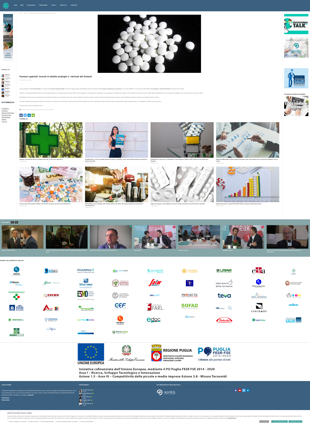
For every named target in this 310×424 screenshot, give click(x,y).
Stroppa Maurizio (87, 393)
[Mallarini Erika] (3, 75)
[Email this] (33, 115)
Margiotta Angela (8, 91)
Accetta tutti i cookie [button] (295, 421)
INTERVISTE (63, 5)
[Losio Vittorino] (3, 79)
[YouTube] (239, 390)
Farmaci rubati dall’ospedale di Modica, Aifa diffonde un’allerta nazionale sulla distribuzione (44, 203)
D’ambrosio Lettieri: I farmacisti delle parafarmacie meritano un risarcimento (284, 251)
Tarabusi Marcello (8, 81)
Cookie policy (5, 397)
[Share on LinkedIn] (29, 115)
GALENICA (5, 111)
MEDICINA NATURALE (8, 113)
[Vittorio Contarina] (199, 237)
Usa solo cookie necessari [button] (279, 421)
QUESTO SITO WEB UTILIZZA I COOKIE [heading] (19, 413)
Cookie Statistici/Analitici (47, 421)
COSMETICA (5, 108)
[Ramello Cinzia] (3, 96)
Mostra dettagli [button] (264, 421)
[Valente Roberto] (80, 404)
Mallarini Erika (8, 74)
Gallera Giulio (86, 396)
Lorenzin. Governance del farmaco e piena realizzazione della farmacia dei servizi (66, 251)
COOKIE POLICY (232, 418)
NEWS (22, 5)
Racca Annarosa (8, 88)
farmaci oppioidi (49, 109)
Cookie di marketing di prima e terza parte (67, 421)
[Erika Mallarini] (155, 237)
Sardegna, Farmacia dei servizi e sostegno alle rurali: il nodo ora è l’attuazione (41, 159)
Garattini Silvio (87, 400)
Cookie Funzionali (33, 421)
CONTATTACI (74, 5)
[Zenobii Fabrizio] (80, 390)
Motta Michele (8, 85)
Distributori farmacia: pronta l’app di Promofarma (103, 250)
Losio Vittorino (8, 78)
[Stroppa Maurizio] (80, 394)
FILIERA (53, 5)
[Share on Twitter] (25, 115)
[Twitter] (243, 390)
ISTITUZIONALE (31, 5)
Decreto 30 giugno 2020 (40, 109)
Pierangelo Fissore (227, 250)
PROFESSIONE (43, 5)
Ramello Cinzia (8, 95)
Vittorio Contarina (183, 250)
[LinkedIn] (247, 390)
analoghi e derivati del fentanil (28, 109)
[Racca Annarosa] (3, 89)
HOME (15, 5)
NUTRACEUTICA (6, 115)
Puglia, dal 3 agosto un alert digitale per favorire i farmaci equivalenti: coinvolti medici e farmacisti (178, 203)
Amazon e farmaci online (8, 250)
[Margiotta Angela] (3, 92)
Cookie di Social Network (87, 421)
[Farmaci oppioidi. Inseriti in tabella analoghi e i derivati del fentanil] (51, 140)
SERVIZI (4, 119)
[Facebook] (235, 390)
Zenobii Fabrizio (87, 390)
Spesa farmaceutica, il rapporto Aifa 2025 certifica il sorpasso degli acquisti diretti (238, 203)
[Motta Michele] (3, 85)
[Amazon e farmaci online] (22, 237)
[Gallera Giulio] (80, 397)
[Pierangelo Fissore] (243, 237)
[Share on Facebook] (21, 115)
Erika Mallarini (138, 250)
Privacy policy (6, 400)
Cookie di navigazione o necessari (17, 421)
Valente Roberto (87, 403)
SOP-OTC (4, 121)
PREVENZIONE (6, 117)
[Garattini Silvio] (80, 401)
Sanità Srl (31, 395)
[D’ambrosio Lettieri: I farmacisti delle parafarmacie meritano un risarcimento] (287, 237)
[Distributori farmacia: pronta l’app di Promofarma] (111, 237)
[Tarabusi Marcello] (3, 82)
